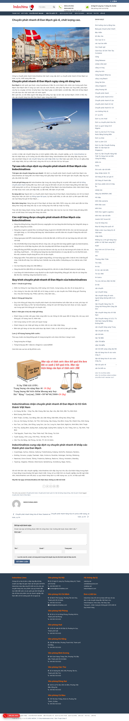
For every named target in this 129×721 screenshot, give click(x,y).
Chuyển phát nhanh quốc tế (46, 493)
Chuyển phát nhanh (32, 493)
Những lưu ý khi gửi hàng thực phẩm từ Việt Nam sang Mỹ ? (106, 241)
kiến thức (98, 208)
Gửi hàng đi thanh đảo (103, 180)
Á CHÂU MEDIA (31, 718)
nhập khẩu (98, 236)
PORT (97, 246)
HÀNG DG (98, 190)
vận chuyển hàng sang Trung (105, 327)
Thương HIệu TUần (102, 259)
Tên (16, 548)
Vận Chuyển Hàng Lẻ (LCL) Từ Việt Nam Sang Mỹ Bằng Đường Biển (106, 321)
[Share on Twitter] (47, 486)
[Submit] (54, 7)
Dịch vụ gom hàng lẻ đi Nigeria (103, 127)
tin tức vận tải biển (102, 270)
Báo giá (80, 715)
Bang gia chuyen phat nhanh (105, 29)
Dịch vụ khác (99, 138)
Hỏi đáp (98, 197)
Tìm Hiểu (98, 263)
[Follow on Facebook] (110, 1)
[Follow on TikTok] (112, 1)
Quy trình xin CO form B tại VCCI (104, 251)
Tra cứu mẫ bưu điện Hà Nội (105, 281)
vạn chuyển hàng (101, 292)
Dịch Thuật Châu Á (61, 718)
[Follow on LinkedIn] (114, 1)
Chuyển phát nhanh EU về (104, 108)
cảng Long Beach (101, 78)
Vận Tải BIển (99, 338)
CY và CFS (99, 115)
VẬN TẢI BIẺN (100, 341)
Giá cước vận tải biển (102, 169)
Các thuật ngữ (100, 47)
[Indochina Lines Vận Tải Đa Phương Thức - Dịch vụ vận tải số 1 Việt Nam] (23, 7)
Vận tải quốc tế (75, 493)
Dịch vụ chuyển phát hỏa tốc (105, 122)
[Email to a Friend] (50, 486)
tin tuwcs (98, 277)
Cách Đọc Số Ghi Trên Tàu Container (104, 52)
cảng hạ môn (99, 71)
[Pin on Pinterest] (54, 486)
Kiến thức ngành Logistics (104, 212)
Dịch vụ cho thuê (101, 119)
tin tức (97, 266)
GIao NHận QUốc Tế (102, 173)
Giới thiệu (24, 13)
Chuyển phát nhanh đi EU (104, 97)
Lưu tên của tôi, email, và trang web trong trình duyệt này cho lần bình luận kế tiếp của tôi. (46, 557)
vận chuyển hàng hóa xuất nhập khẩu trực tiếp (45, 159)
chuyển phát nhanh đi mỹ (104, 104)
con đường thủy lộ (101, 111)
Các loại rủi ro (100, 40)
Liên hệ (93, 715)
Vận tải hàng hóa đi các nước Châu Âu (105, 360)
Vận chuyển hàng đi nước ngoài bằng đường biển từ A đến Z (105, 298)
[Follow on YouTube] (116, 1)
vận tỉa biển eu (100, 368)
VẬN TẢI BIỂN (100, 345)
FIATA (97, 166)
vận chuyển (99, 288)
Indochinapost (88, 602)
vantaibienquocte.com (91, 583)
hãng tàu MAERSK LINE (103, 194)
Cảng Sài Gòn (100, 82)
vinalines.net (88, 586)
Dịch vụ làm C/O (101, 142)
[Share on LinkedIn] (57, 486)
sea (96, 255)
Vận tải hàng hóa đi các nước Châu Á (105, 353)
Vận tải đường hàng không (62, 493)
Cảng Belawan (100, 60)
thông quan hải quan (39, 196)
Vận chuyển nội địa (102, 331)
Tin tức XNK (99, 274)
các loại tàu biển (101, 43)
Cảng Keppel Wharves (103, 75)
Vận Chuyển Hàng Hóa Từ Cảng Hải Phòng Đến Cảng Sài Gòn (106, 306)
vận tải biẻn (99, 334)
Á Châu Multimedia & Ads (45, 718)
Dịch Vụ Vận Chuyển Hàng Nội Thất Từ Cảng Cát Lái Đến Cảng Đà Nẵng (106, 156)
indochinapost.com (90, 588)
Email (42, 548)
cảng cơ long (99, 68)
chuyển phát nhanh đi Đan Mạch (21, 495)
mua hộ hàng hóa (101, 223)
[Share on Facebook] (44, 486)
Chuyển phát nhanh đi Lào (104, 100)
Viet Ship (104, 602)
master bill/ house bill (102, 219)
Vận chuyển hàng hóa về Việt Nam (105, 314)
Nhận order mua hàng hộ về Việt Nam (105, 231)
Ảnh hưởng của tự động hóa (105, 25)
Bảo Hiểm (98, 32)
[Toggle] (116, 93)
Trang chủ (16, 13)
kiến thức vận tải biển (102, 215)
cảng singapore (100, 86)
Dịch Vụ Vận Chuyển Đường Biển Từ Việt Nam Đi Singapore (105, 147)
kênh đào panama (101, 201)
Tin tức (87, 715)
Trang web (68, 548)
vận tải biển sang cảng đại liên (106, 349)
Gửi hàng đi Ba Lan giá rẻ (104, 177)
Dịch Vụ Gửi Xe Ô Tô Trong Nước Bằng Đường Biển (104, 133)
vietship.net (87, 581)
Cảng (97, 57)
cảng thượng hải (101, 89)
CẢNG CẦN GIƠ (100, 64)
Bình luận (18, 532)
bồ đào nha (99, 36)
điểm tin (98, 162)
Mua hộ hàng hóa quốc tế (104, 226)
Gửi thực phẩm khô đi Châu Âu (105, 185)
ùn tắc (97, 285)
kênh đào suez (100, 205)
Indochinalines (79, 154)
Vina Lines (97, 602)
